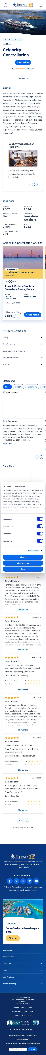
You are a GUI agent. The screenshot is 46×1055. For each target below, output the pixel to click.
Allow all (23, 557)
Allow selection (23, 563)
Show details (33, 550)
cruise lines (9, 40)
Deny (23, 569)
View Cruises (23, 62)
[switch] (40, 526)
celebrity (18, 40)
